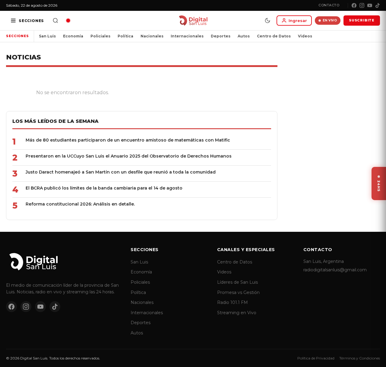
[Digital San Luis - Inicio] (193, 20)
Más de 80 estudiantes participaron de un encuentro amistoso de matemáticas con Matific (128, 140)
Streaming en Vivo (236, 312)
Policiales (100, 36)
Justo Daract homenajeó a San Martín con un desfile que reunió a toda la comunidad (121, 172)
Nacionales (152, 36)
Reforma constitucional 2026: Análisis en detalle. (80, 204)
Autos (244, 36)
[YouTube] (369, 5)
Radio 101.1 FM (232, 302)
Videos (305, 36)
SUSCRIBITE (362, 20)
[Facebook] (354, 5)
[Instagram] (361, 5)
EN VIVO (330, 20)
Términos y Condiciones (359, 358)
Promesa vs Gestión (238, 292)
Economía (73, 36)
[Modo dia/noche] (267, 20)
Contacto (328, 5)
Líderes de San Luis (237, 282)
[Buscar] (55, 20)
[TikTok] (377, 5)
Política (125, 36)
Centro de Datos (274, 36)
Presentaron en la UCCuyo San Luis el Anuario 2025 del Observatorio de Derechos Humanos (129, 156)
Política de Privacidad (315, 358)
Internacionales (187, 36)
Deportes (220, 36)
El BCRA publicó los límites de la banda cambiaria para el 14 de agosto (104, 188)
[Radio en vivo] (68, 20)
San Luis (47, 36)
